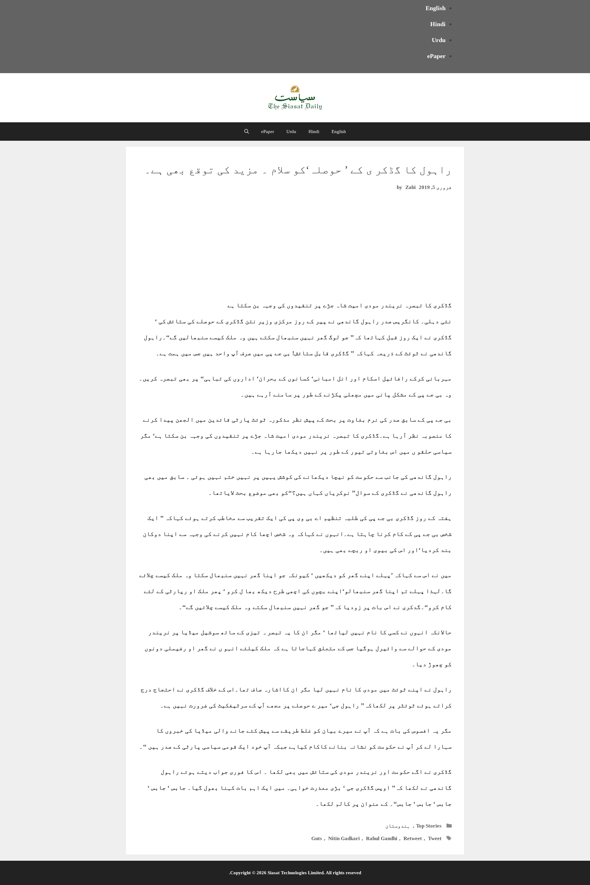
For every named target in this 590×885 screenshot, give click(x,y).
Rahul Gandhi (381, 838)
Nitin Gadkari (344, 838)
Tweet (435, 838)
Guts (316, 838)
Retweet (412, 838)
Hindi (438, 24)
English (436, 8)
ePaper (436, 56)
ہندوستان (397, 826)
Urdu (439, 40)
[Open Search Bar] (246, 131)
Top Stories (429, 826)
